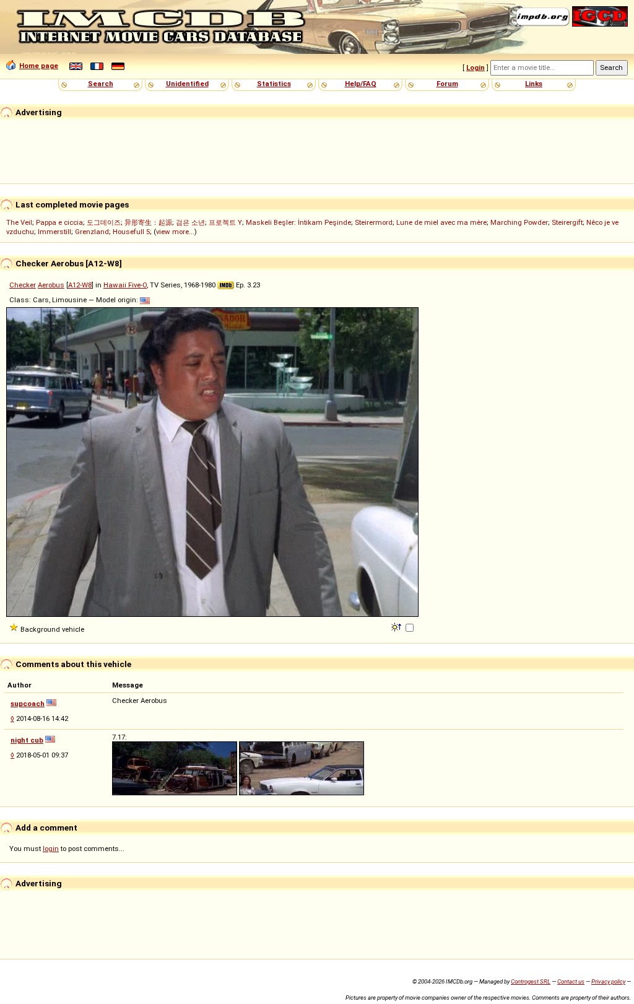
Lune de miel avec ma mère (441, 222)
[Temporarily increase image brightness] (397, 626)
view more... (175, 231)
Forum (447, 83)
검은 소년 (190, 222)
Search (100, 83)
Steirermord (374, 222)
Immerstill (54, 231)
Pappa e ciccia (59, 222)
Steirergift (567, 222)
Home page (38, 65)
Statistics (274, 83)
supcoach (28, 703)
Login (475, 67)
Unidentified (187, 83)
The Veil (19, 222)
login (51, 848)
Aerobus (51, 285)
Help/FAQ (360, 83)
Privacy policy (608, 981)
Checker (22, 285)
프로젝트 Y (225, 222)
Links (533, 83)
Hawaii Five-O (125, 285)
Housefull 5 (131, 231)
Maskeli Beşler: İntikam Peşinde (298, 222)
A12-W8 (80, 285)
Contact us (570, 981)
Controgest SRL (530, 981)
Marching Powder (519, 222)
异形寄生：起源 (148, 222)
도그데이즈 (104, 222)
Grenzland (92, 231)
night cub (27, 740)
